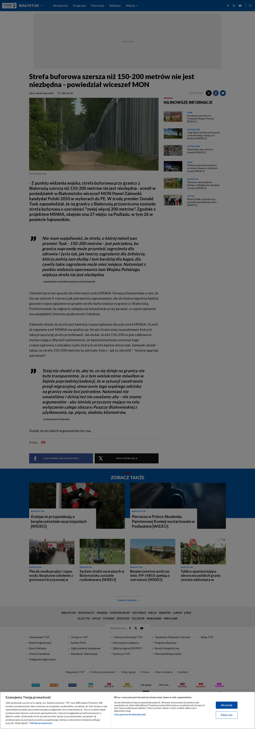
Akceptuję (226, 705)
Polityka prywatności (41, 723)
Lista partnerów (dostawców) (130, 714)
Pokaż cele (226, 715)
